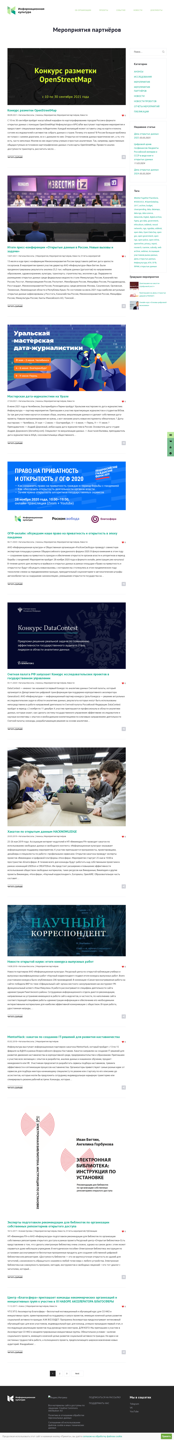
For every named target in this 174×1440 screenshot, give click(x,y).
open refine (154, 240)
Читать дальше (15, 157)
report (154, 244)
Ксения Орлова (25, 1231)
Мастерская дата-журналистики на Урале (38, 396)
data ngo (137, 213)
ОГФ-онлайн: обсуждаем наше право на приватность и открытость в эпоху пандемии (62, 535)
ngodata (150, 228)
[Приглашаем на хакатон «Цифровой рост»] (134, 286)
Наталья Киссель (26, 115)
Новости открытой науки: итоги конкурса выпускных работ (50, 961)
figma (136, 221)
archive (142, 205)
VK (131, 1407)
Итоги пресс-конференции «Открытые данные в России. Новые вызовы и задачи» (60, 249)
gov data (143, 221)
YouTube (134, 1411)
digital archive (155, 217)
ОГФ (154, 263)
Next (77, 1373)
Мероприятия (50, 115)
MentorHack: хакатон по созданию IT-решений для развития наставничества (63, 1037)
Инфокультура (140, 263)
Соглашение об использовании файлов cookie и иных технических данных (66, 1425)
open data (138, 232)
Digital (146, 217)
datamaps (156, 209)
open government (145, 236)
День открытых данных (144, 259)
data (149, 209)
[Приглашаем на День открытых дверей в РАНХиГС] (134, 295)
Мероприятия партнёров (68, 115)
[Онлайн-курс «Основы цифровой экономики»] (134, 305)
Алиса (21, 1306)
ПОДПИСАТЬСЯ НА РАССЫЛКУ (105, 1397)
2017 (136, 205)
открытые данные (148, 266)
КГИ (149, 263)
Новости (84, 115)
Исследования (143, 77)
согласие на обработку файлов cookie (102, 1436)
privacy (147, 244)
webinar (144, 251)
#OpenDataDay (151, 202)
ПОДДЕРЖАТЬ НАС (99, 1403)
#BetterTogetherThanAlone (146, 198)
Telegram (134, 1404)
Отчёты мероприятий (90, 256)
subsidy (153, 247)
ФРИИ (136, 266)
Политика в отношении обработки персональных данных (66, 1416)
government (153, 221)
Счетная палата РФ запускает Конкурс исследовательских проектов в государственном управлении (58, 676)
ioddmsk (147, 225)
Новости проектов (145, 101)
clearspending (140, 209)
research (138, 247)
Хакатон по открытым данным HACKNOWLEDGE (42, 831)
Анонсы (39, 115)
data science (147, 213)
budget (149, 205)
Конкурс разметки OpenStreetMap (32, 110)
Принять (166, 1436)
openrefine (139, 244)
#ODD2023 (139, 202)
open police (143, 240)
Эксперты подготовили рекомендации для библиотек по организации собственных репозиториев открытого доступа (58, 1224)
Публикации (91, 1231)
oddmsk (158, 228)
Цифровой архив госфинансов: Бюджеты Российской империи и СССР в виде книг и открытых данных (146, 152)
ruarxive (145, 247)
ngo (144, 228)
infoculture (138, 225)
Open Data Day (149, 232)
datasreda (138, 217)
